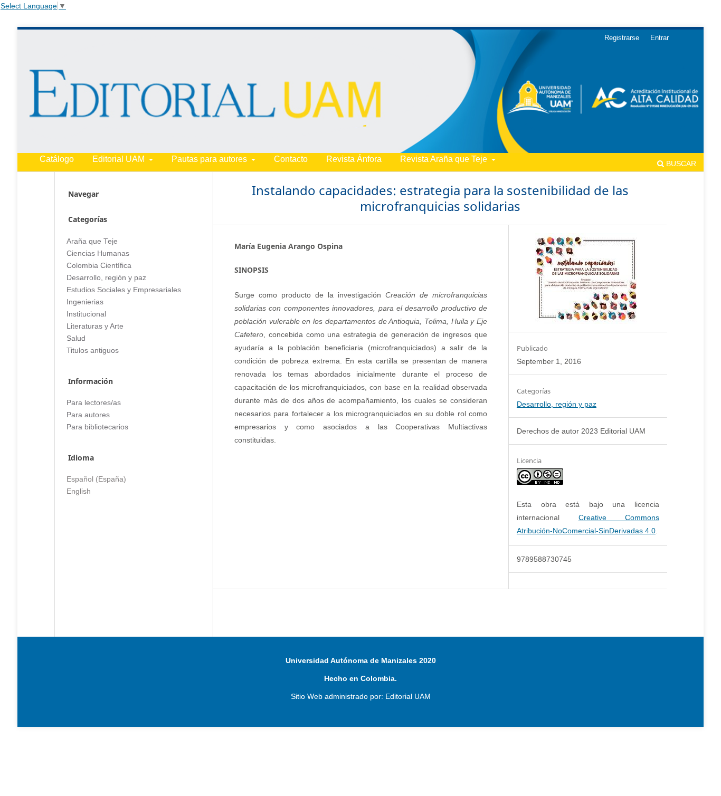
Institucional (86, 314)
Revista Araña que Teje (444, 159)
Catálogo (57, 159)
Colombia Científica (99, 266)
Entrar (659, 38)
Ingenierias (85, 302)
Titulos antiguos (93, 350)
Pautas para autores (210, 159)
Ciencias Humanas (98, 253)
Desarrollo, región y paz (556, 404)
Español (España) (96, 479)
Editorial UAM (119, 159)
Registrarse (621, 38)
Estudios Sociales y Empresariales (124, 290)
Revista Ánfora (354, 159)
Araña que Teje (92, 241)
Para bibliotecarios (97, 427)
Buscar (680, 163)
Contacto (291, 159)
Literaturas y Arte (95, 326)
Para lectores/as (94, 403)
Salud (76, 338)
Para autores (88, 415)
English (79, 491)
